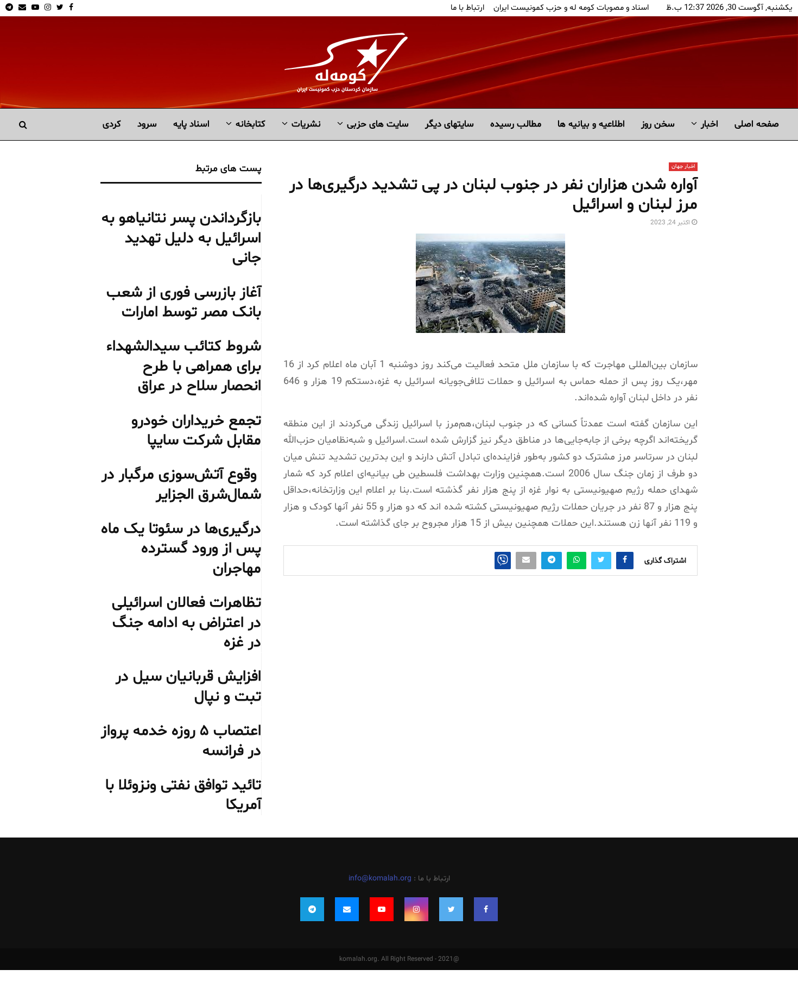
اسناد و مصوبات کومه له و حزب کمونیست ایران (571, 8)
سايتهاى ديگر (449, 124)
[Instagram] (416, 909)
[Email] (347, 909)
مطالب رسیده (515, 124)
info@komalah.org (380, 878)
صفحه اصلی (756, 124)
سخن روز (658, 124)
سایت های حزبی (378, 124)
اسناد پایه (191, 124)
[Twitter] (451, 909)
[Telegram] (312, 909)
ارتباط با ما (467, 8)
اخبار (709, 124)
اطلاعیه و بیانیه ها (591, 124)
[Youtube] (382, 909)
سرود (147, 124)
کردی (112, 124)
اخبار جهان (683, 166)
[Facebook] (486, 909)
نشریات (306, 124)
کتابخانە (250, 124)
